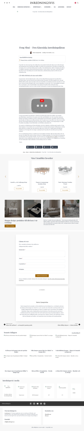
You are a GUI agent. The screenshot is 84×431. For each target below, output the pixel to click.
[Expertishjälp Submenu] (42, 7)
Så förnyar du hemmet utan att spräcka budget (16, 351)
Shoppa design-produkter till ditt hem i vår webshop (32, 60)
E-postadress (22, 263)
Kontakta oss (48, 414)
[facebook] (30, 403)
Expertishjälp (37, 7)
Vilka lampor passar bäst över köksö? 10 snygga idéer (42, 351)
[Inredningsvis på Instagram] (7, 3)
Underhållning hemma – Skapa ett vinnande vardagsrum (68, 351)
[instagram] (34, 403)
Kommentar (22, 249)
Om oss (46, 415)
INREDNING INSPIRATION (35, 152)
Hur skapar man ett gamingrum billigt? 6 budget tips (16, 371)
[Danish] (75, 3)
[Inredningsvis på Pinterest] (9, 3)
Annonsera (61, 7)
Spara (21, 12)
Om (55, 7)
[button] (5, 177)
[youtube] (37, 403)
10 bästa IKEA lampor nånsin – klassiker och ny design (68, 371)
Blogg (27, 152)
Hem (14, 7)
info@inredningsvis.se (9, 421)
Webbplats (21, 269)
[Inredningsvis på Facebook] (4, 3)
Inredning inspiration (23, 7)
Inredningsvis (7, 413)
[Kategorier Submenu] (51, 7)
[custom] (41, 403)
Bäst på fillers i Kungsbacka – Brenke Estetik (42, 371)
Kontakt (69, 7)
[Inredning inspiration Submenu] (31, 7)
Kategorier (47, 7)
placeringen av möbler (52, 136)
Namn (21, 258)
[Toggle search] (77, 2)
